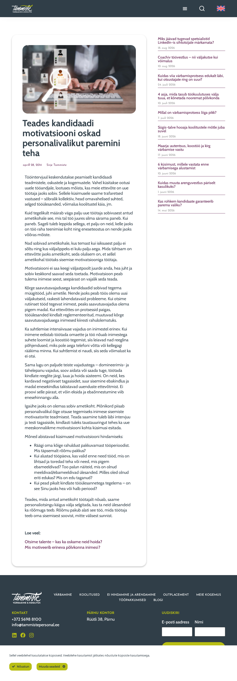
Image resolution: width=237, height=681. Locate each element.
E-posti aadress (175, 622)
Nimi (199, 622)
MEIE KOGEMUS (208, 594)
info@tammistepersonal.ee (35, 624)
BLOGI (158, 600)
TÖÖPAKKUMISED (132, 600)
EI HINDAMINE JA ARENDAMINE (131, 594)
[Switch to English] (221, 8)
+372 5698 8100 (26, 619)
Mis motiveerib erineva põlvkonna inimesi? (62, 547)
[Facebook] (22, 635)
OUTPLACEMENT (176, 594)
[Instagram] (31, 635)
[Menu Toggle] (185, 8)
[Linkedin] (14, 635)
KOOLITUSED (89, 594)
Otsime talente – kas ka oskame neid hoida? (63, 541)
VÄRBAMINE (63, 594)
